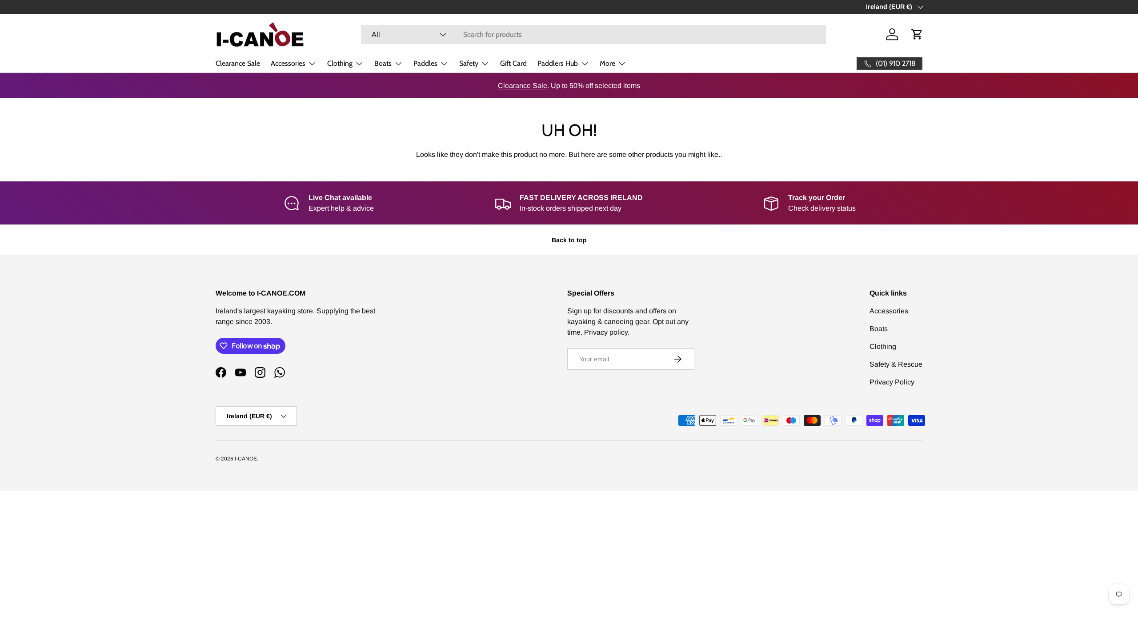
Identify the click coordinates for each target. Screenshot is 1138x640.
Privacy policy (606, 332)
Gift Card (513, 63)
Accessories (288, 63)
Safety (468, 63)
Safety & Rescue (896, 364)
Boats (383, 63)
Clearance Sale (238, 63)
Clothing (340, 63)
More (607, 63)
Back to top (569, 240)
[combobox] (593, 34)
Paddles (425, 63)
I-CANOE (246, 459)
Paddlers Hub (557, 63)
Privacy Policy (892, 382)
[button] (917, 34)
